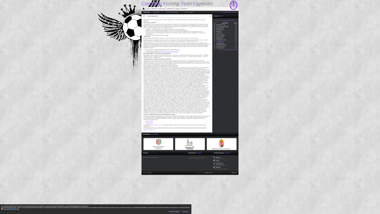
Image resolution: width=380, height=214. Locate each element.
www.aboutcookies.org (156, 125)
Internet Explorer (149, 121)
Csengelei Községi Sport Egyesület (198, 157)
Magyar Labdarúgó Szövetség (197, 158)
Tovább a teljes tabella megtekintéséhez (228, 49)
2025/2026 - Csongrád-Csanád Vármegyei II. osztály (225, 21)
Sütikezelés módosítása (149, 129)
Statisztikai (16, 209)
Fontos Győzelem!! (175, 12)
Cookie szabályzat (152, 16)
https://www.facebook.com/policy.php (169, 52)
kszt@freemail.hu (218, 162)
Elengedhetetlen (7, 209)
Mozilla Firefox (148, 122)
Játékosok (170, 8)
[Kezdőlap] (143, 16)
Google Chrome (149, 123)
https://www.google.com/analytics (171, 51)
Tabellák (153, 8)
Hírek (148, 8)
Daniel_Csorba (208, 172)
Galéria (177, 8)
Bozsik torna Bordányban (159, 12)
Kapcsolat (184, 8)
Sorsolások (161, 8)
